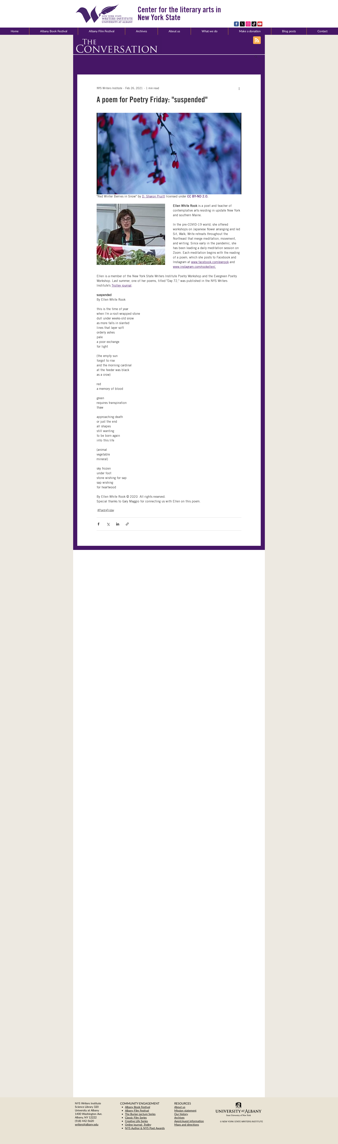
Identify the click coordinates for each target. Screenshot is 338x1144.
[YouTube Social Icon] (259, 24)
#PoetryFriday (105, 510)
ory (186, 1114)
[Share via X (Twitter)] (108, 524)
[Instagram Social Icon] (248, 24)
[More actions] (239, 88)
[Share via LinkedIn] (118, 524)
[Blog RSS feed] (257, 40)
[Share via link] (127, 524)
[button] (174, 31)
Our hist (179, 1114)
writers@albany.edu (86, 1124)
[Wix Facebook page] (236, 24)
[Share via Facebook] (98, 524)
